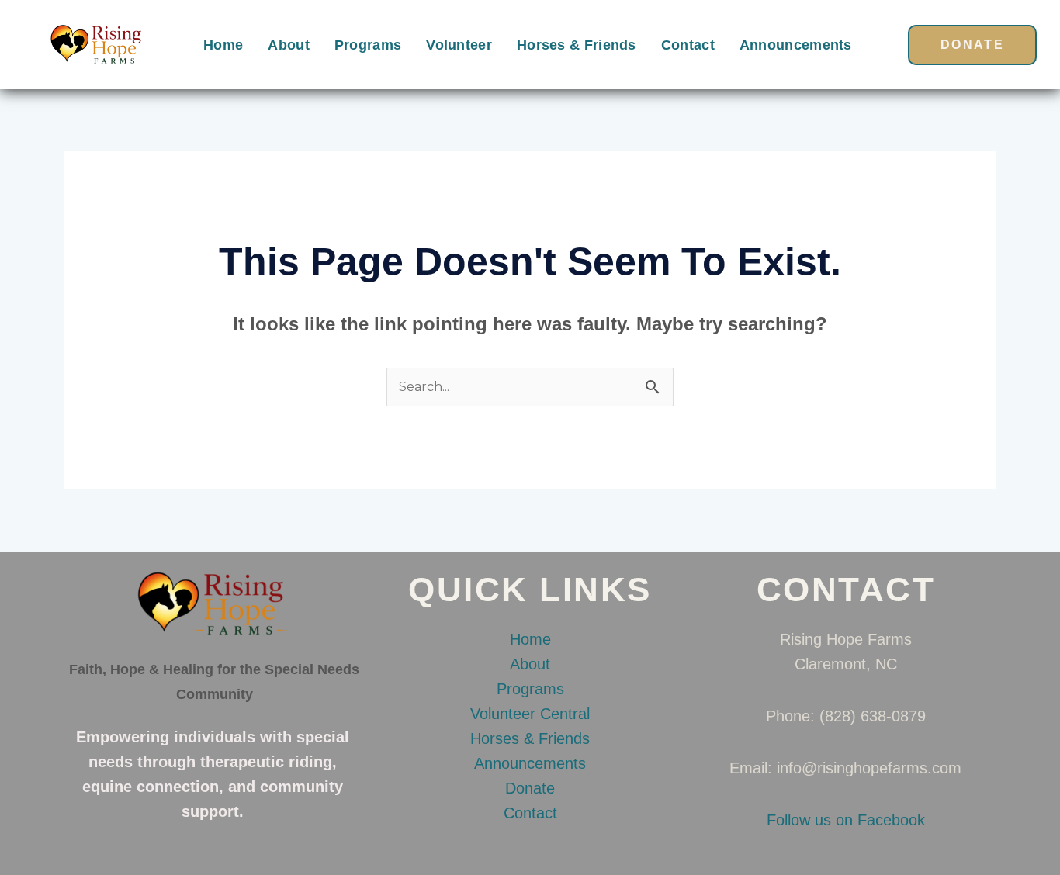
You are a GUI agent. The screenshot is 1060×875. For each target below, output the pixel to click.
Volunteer (459, 45)
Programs (367, 45)
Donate (530, 788)
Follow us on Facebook (846, 819)
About (289, 45)
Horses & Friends (576, 45)
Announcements (796, 45)
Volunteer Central (530, 713)
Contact (688, 45)
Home (223, 45)
